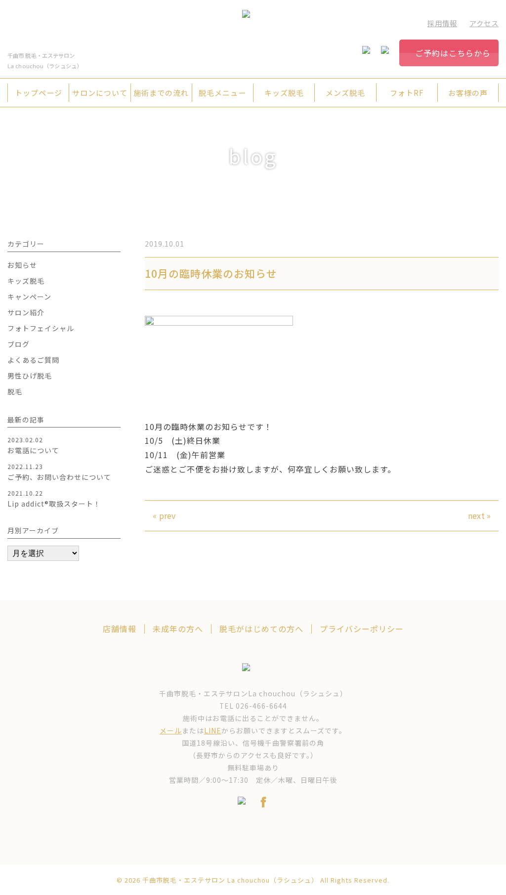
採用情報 (442, 23)
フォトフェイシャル (40, 328)
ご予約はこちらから (453, 53)
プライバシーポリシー (362, 629)
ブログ (18, 344)
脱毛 (14, 391)
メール (171, 730)
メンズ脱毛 (345, 92)
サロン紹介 (25, 312)
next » (479, 515)
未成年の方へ (178, 629)
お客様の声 (468, 92)
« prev (164, 515)
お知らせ (22, 265)
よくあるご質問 (33, 360)
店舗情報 (119, 629)
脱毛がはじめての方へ (261, 629)
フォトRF (407, 92)
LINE (212, 730)
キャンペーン (29, 296)
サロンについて (99, 92)
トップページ (38, 92)
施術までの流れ (161, 92)
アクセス (484, 23)
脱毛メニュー (222, 92)
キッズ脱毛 (284, 92)
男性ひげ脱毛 (29, 376)
